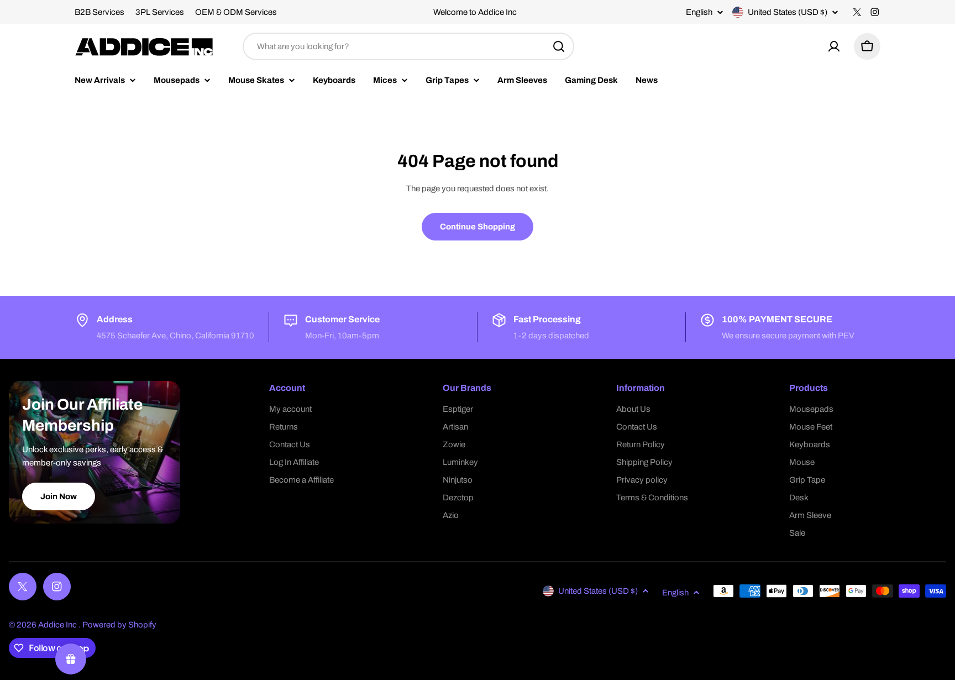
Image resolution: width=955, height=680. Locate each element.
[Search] (558, 46)
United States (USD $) (787, 12)
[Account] (834, 46)
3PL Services (159, 12)
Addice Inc (58, 624)
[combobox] (408, 46)
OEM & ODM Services (236, 12)
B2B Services (99, 12)
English (699, 12)
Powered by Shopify (119, 624)
